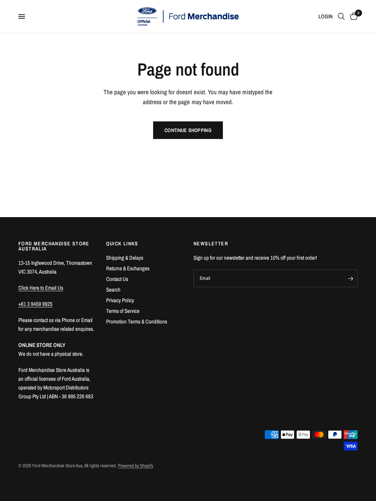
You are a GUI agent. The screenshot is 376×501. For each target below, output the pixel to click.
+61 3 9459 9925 (35, 304)
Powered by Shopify (135, 465)
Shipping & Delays (124, 258)
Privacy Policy (120, 300)
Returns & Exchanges (127, 268)
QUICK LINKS (122, 243)
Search (113, 289)
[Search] (341, 16)
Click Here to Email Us (40, 288)
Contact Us (117, 279)
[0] (352, 16)
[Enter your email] (350, 278)
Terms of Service (123, 311)
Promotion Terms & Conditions (136, 321)
